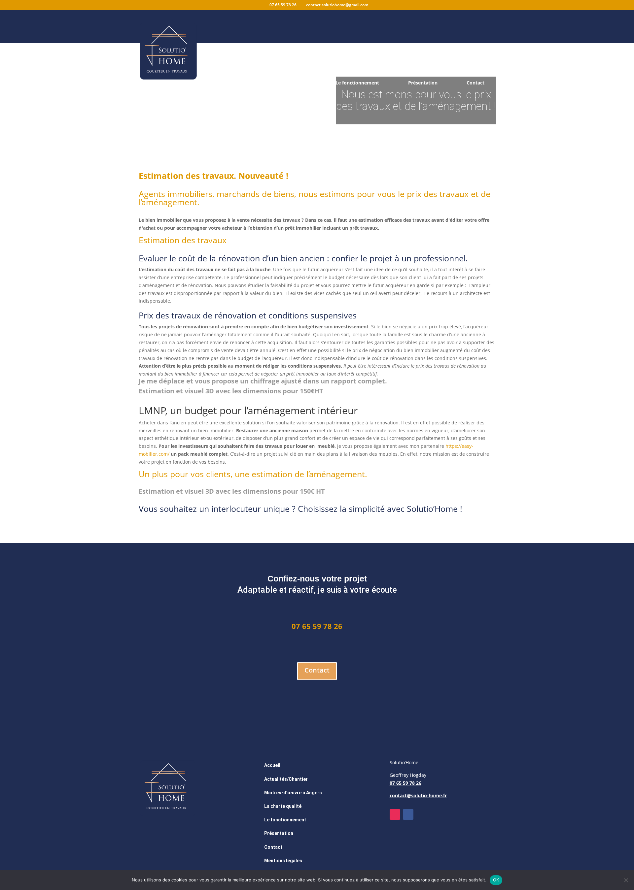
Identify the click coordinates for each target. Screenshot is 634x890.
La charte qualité (287, 83)
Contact (475, 83)
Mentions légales (283, 860)
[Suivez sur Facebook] (408, 814)
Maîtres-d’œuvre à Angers (293, 792)
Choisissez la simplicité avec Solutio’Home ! (380, 508)
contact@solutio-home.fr (418, 795)
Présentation (423, 83)
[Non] (625, 880)
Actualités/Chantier (217, 83)
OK (496, 879)
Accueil (158, 83)
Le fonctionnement (357, 83)
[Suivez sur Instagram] (395, 814)
